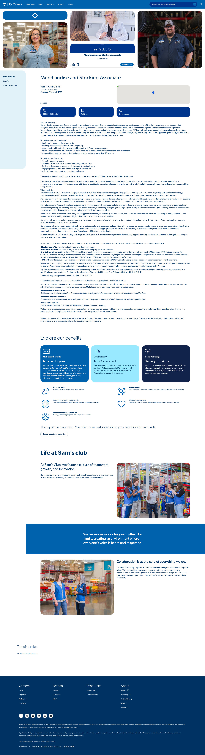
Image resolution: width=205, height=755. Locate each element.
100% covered (105, 361)
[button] (78, 64)
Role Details (9, 77)
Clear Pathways (152, 357)
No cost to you (54, 361)
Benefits (6, 81)
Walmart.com (36, 746)
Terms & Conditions (47, 746)
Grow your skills (157, 361)
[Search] (194, 4)
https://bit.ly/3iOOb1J (131, 272)
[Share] (73, 64)
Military (70, 4)
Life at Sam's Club (10, 85)
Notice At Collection (70, 746)
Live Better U (100, 357)
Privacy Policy (58, 746)
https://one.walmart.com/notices (116, 257)
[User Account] (201, 4)
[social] (21, 716)
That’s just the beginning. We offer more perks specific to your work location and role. (98, 427)
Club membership (52, 357)
